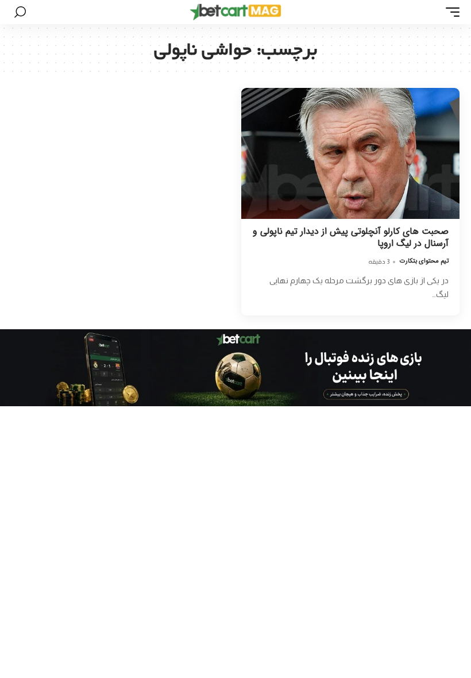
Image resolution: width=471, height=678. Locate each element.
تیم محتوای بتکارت (424, 261)
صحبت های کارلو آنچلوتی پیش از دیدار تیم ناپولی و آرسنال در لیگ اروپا (351, 237)
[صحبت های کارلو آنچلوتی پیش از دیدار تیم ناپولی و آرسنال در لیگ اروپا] (350, 153)
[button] (450, 12)
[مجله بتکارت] (235, 12)
